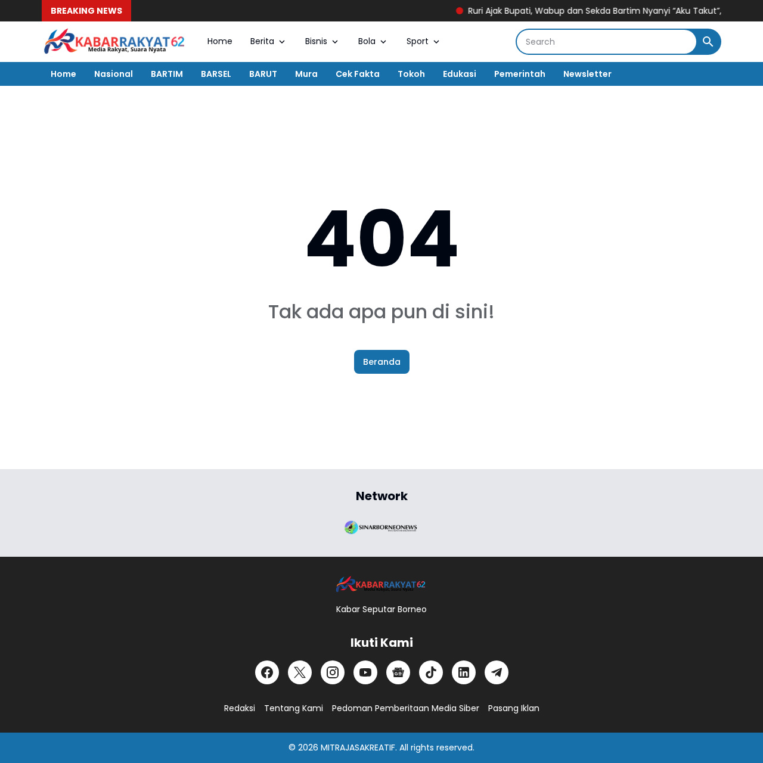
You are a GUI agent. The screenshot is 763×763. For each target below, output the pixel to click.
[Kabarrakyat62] (116, 41)
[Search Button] (708, 42)
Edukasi (459, 74)
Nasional (113, 74)
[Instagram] (333, 672)
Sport (418, 41)
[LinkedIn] (464, 672)
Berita (262, 41)
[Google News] (398, 672)
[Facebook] (267, 672)
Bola (367, 41)
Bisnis (316, 41)
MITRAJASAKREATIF (358, 747)
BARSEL (216, 74)
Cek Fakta (358, 74)
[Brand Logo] (381, 526)
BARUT (263, 74)
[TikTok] (431, 672)
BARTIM (167, 74)
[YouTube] (365, 672)
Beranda (382, 362)
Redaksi (239, 708)
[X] (300, 672)
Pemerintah (519, 74)
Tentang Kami (293, 708)
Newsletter (587, 74)
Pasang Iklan (513, 708)
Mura (306, 74)
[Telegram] (496, 672)
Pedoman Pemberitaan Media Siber (405, 708)
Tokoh (411, 74)
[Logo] (381, 584)
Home (219, 41)
